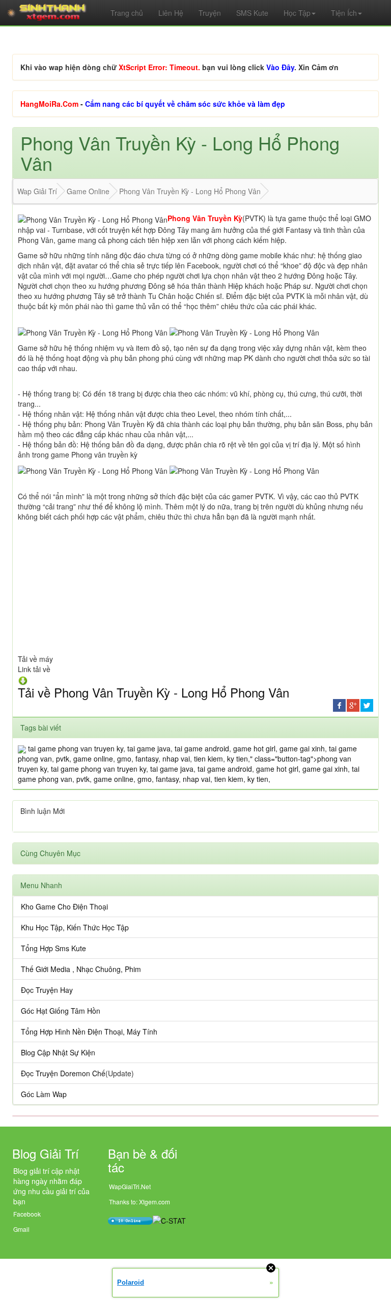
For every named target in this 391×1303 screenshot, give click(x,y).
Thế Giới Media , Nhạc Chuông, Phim (81, 969)
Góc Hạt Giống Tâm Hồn (60, 1011)
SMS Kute (252, 13)
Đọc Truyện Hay (47, 990)
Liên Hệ (170, 13)
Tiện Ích (344, 13)
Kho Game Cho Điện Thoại (64, 906)
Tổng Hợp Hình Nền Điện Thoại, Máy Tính (89, 1031)
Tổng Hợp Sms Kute (53, 948)
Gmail (21, 1229)
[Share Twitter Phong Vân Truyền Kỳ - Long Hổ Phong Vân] (366, 704)
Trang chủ (126, 13)
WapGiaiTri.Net (130, 1186)
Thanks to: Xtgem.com (139, 1201)
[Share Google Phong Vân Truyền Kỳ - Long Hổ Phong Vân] (353, 704)
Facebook (27, 1213)
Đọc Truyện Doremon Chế (63, 1073)
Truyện (210, 13)
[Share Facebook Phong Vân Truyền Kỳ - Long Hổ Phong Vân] (339, 704)
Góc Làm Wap (44, 1094)
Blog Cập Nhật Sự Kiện (58, 1052)
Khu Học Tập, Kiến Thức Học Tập (75, 927)
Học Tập (297, 13)
